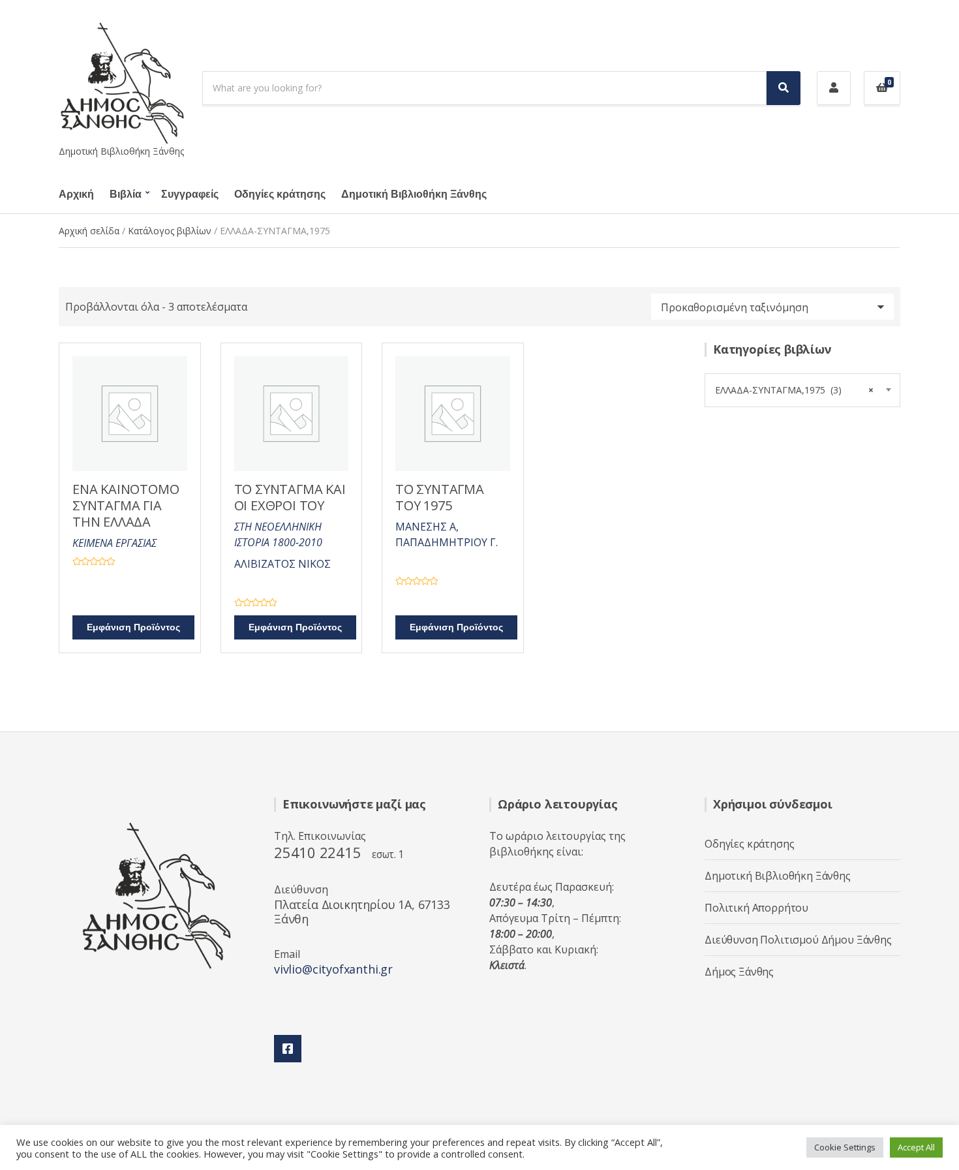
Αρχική (76, 194)
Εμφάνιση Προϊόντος (133, 627)
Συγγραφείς (190, 194)
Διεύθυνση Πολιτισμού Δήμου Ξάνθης (798, 939)
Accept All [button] (916, 1147)
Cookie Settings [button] (844, 1147)
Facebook (287, 1048)
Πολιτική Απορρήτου (756, 908)
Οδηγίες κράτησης (280, 194)
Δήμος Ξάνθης (739, 971)
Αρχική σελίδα (89, 230)
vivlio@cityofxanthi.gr (333, 969)
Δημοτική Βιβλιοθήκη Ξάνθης (414, 194)
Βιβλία (126, 194)
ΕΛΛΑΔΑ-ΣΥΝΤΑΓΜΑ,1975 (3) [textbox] (794, 390)
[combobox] (802, 390)
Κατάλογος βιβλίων (169, 230)
